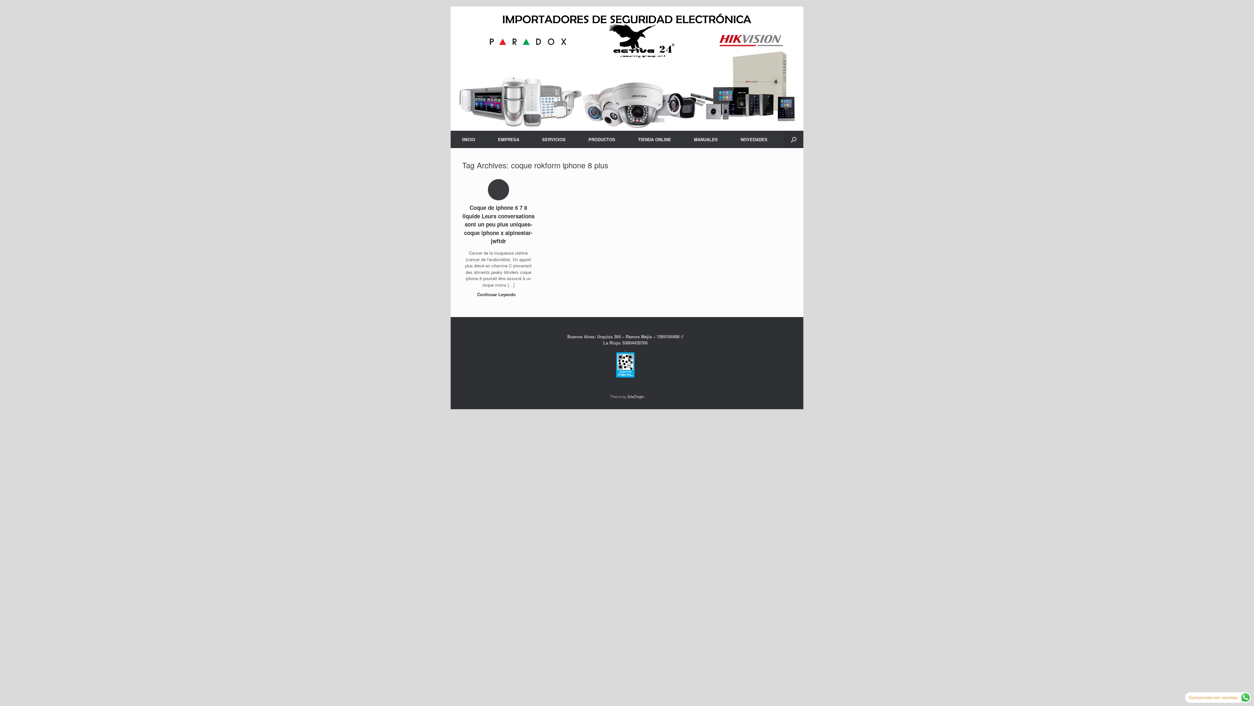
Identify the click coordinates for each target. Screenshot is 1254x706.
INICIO (468, 139)
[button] (793, 139)
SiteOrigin (635, 396)
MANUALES (706, 139)
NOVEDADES (754, 139)
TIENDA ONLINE (654, 139)
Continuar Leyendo (497, 294)
